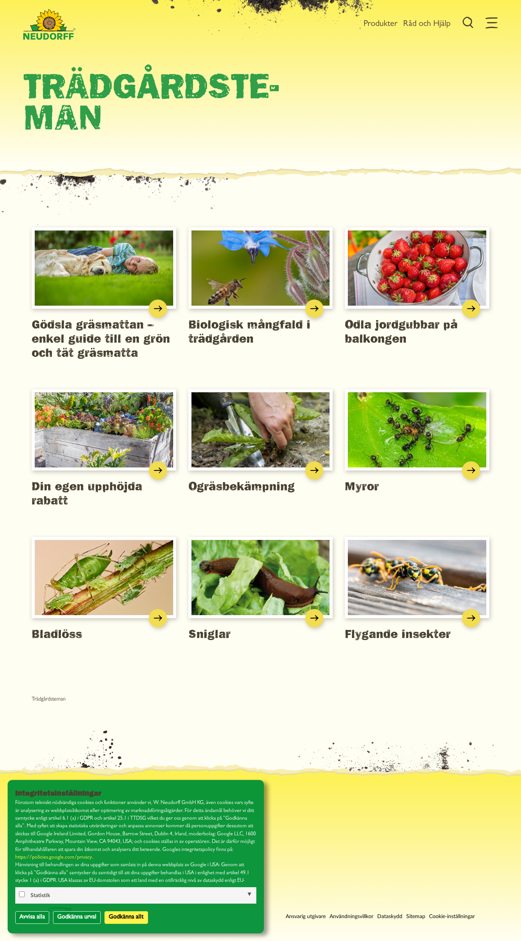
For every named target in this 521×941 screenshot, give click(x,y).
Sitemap (415, 916)
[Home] (49, 24)
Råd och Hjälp (426, 24)
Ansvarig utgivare (306, 916)
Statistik (40, 895)
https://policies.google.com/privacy (53, 857)
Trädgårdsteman (49, 699)
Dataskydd (389, 916)
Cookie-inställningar (452, 916)
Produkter (380, 24)
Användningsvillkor (351, 916)
